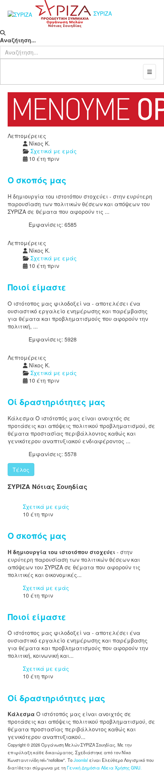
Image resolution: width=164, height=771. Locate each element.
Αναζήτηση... (18, 40)
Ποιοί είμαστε (37, 287)
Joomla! (81, 760)
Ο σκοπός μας (37, 180)
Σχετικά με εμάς (46, 506)
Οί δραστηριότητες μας (56, 401)
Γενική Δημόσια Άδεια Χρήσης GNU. (104, 768)
